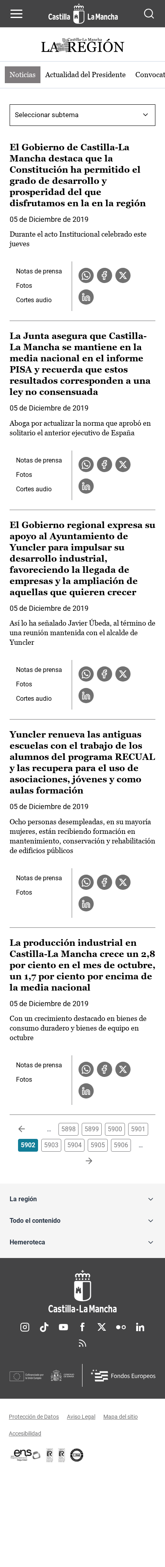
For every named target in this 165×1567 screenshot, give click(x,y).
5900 (115, 1129)
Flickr (121, 1327)
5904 (74, 1145)
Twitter (101, 1327)
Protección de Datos (34, 1416)
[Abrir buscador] (149, 13)
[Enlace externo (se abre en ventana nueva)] (62, 1455)
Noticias (23, 74)
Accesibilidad (25, 1433)
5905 (98, 1145)
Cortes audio (34, 300)
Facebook (82, 1327)
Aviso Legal (81, 1416)
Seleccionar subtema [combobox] (46, 115)
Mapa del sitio (120, 1416)
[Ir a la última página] (82, 1161)
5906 (121, 1145)
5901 (138, 1129)
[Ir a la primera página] (28, 1129)
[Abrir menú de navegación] (16, 14)
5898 (68, 1129)
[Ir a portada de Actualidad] (82, 46)
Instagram (24, 1327)
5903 (51, 1145)
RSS (82, 1343)
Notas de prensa (39, 271)
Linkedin (140, 1327)
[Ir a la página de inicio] (83, 13)
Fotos (24, 285)
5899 (92, 1129)
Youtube (63, 1327)
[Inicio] (82, 1291)
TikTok (44, 1327)
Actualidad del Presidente (85, 74)
